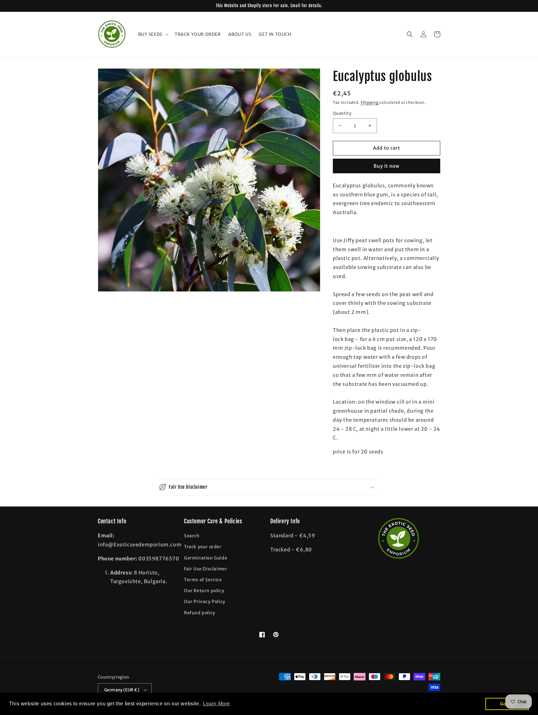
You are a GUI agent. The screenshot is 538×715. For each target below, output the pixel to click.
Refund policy (199, 613)
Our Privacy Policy (204, 601)
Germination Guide (205, 558)
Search (192, 536)
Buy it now (386, 166)
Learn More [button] (216, 703)
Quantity (342, 113)
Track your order (203, 546)
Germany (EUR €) (121, 690)
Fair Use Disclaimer (205, 569)
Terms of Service (203, 580)
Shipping (370, 102)
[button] (152, 34)
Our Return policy (204, 590)
